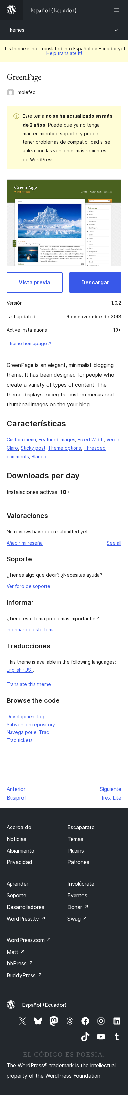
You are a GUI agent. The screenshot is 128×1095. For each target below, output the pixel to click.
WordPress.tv (26, 918)
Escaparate (81, 827)
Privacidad (19, 862)
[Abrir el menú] (117, 10)
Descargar (95, 282)
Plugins (75, 850)
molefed (27, 92)
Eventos (77, 895)
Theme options (64, 448)
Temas (75, 839)
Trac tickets (19, 740)
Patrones (78, 862)
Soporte (16, 895)
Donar (78, 907)
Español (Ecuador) (44, 1005)
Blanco (39, 456)
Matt (16, 952)
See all (114, 543)
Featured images (57, 439)
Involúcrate (80, 883)
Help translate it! (64, 53)
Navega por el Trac (28, 732)
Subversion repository (31, 724)
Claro (12, 448)
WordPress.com (29, 940)
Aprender (17, 883)
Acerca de (19, 827)
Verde (112, 439)
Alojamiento (20, 850)
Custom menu (21, 439)
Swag (77, 918)
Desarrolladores (25, 907)
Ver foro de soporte (28, 586)
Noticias (16, 839)
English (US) (20, 670)
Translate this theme (29, 684)
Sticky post (33, 448)
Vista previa (34, 282)
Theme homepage (27, 343)
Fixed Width (91, 439)
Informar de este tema (31, 629)
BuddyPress (24, 975)
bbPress (20, 963)
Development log (25, 716)
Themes (15, 30)
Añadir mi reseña (25, 543)
